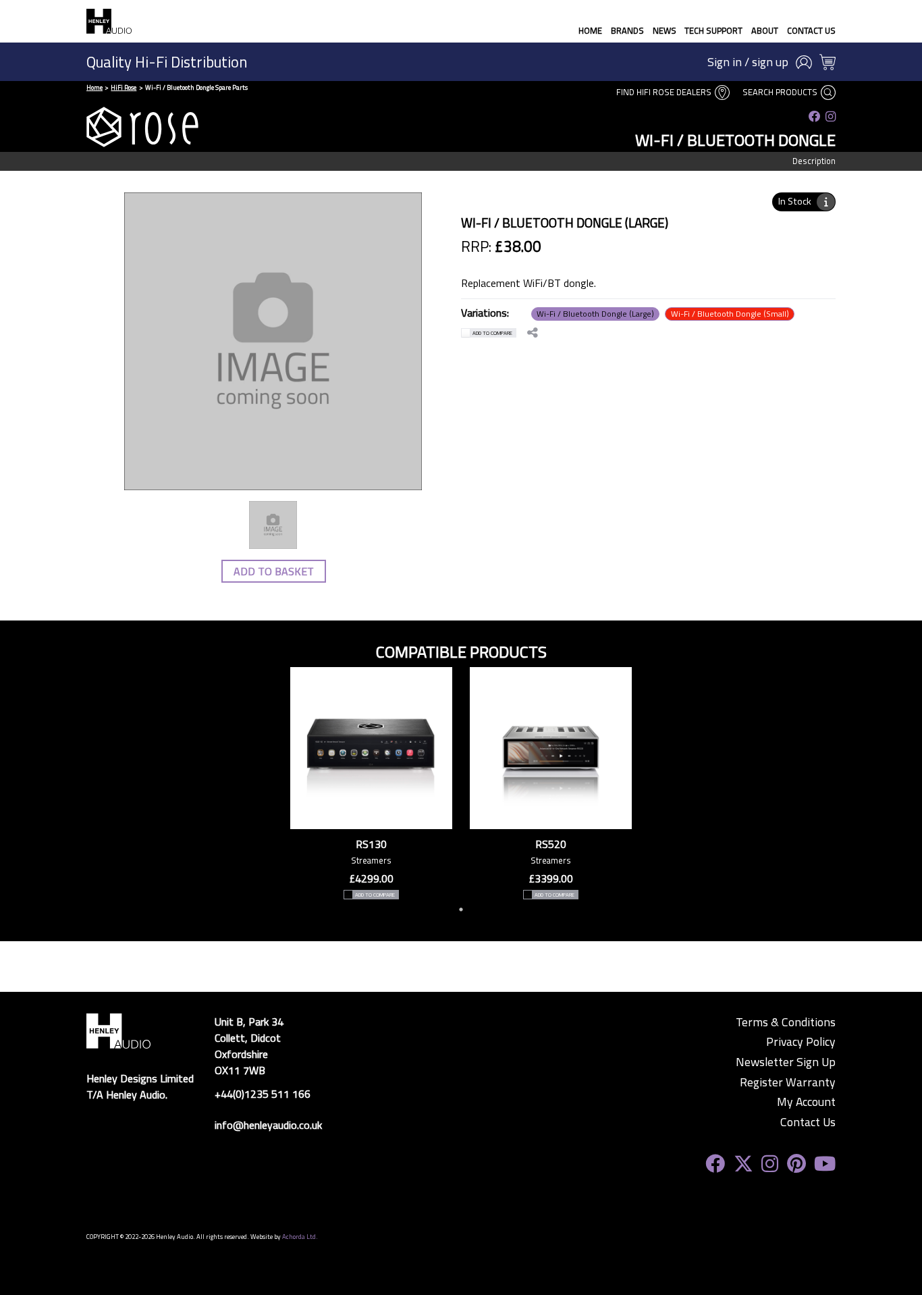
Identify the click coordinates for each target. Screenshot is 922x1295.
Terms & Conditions (786, 1022)
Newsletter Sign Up (786, 1062)
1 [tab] (461, 909)
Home (590, 30)
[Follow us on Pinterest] (796, 1163)
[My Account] (804, 62)
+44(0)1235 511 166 (262, 1094)
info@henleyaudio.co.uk (268, 1125)
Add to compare (492, 333)
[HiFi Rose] (142, 127)
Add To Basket (274, 571)
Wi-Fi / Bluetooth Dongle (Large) (595, 313)
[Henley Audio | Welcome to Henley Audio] (109, 21)
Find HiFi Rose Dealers (664, 92)
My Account (806, 1102)
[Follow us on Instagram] (830, 117)
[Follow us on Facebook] (815, 117)
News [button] (664, 30)
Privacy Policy (801, 1042)
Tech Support (713, 30)
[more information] (826, 202)
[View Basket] (827, 62)
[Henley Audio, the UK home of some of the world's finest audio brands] (118, 1030)
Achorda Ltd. (300, 1237)
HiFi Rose (123, 87)
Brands (627, 30)
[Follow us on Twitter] (743, 1163)
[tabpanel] (371, 783)
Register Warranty (788, 1082)
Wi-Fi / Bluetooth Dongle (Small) (730, 313)
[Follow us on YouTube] (825, 1163)
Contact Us (811, 30)
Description (814, 160)
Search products (780, 92)
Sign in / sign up (747, 62)
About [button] (764, 30)
